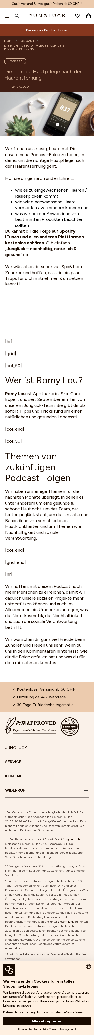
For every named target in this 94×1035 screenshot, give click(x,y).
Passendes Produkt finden (47, 30)
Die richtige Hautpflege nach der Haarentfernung (34, 47)
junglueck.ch (71, 839)
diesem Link (66, 921)
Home (9, 40)
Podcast (26, 40)
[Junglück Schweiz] (47, 16)
